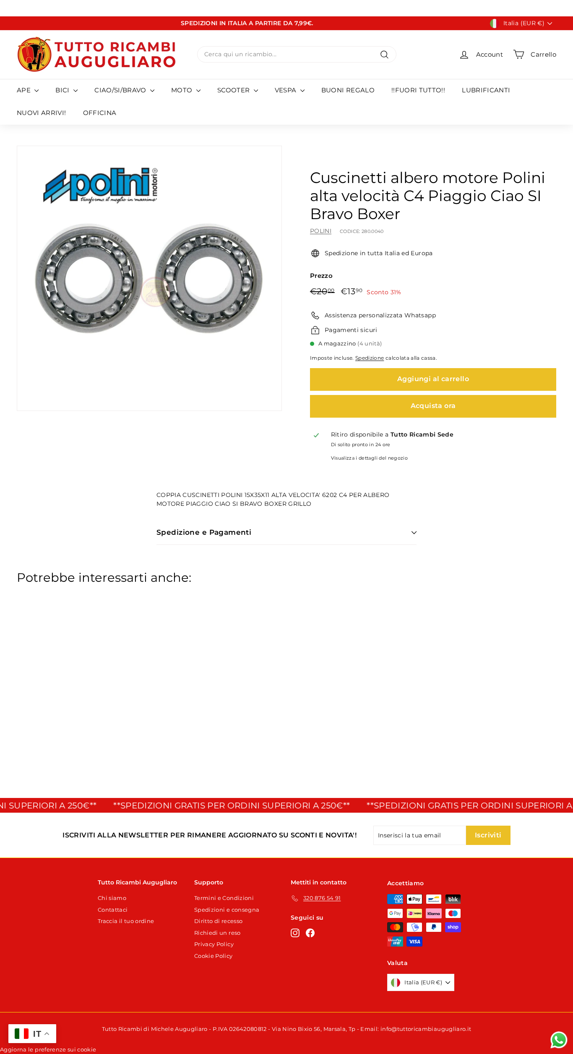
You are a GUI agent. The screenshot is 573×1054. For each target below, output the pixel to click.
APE (24, 90)
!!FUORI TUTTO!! (418, 90)
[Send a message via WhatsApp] (559, 1040)
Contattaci (113, 909)
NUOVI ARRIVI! (41, 113)
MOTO (182, 90)
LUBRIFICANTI (486, 90)
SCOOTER (234, 90)
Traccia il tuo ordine (126, 921)
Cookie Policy (213, 955)
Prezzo (321, 276)
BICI (63, 90)
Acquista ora (433, 406)
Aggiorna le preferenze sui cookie (48, 1049)
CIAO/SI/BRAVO (121, 90)
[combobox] (296, 54)
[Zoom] (149, 278)
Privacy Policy (214, 944)
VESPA (286, 90)
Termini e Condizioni (224, 897)
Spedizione (369, 358)
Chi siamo (112, 897)
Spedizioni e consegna (226, 909)
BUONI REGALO (348, 90)
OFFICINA (100, 113)
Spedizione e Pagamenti (203, 532)
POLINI (320, 231)
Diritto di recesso (218, 921)
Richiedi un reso (217, 932)
